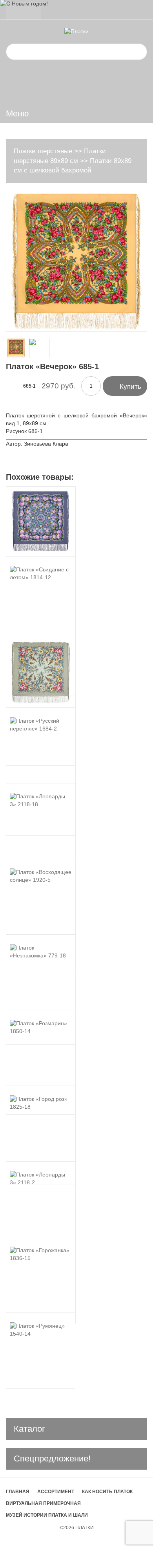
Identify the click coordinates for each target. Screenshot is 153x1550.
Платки (84, 1527)
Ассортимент (55, 1491)
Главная (17, 1491)
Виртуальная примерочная (43, 1503)
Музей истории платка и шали (47, 1515)
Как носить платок (107, 1491)
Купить (125, 386)
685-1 (29, 386)
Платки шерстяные (43, 151)
